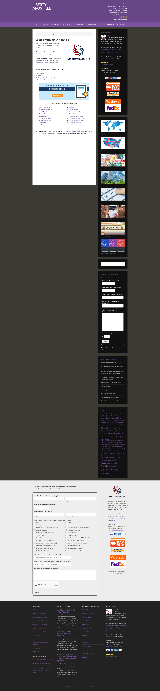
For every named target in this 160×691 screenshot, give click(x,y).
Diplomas (42, 124)
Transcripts (42, 122)
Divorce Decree (44, 114)
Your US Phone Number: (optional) (44, 504)
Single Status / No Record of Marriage (47, 527)
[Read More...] (60, 651)
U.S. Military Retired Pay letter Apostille (111, 362)
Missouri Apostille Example (108, 390)
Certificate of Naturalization (44, 548)
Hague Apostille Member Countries (110, 134)
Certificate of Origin (75, 122)
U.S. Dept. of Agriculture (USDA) (45, 540)
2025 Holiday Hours (106, 386)
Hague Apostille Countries (39, 628)
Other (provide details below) (76, 550)
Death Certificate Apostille (114, 428)
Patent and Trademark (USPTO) (45, 545)
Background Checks (45, 118)
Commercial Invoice (75, 124)
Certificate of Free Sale (76, 120)
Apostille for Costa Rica (113, 413)
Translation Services (106, 202)
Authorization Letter (75, 111)
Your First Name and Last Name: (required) (47, 496)
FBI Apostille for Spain (111, 436)
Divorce (70, 525)
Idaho (42, 62)
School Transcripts (41, 535)
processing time (105, 58)
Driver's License (72, 532)
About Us (35, 610)
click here (106, 349)
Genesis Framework (84, 686)
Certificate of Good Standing (78, 118)
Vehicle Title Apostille (113, 466)
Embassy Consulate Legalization (109, 168)
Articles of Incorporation (76, 116)
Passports (72, 107)
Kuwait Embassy (116, 442)
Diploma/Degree (72, 535)
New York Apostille (110, 446)
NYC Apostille (105, 448)
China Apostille (111, 425)
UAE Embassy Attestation (116, 457)
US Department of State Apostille (109, 463)
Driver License (73, 109)
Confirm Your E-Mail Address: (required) (111, 302)
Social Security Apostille (115, 453)
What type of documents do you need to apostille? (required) (53, 520)
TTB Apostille (120, 455)
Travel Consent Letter (76, 114)
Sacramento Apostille (116, 451)
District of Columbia (78, 131)
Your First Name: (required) (111, 280)
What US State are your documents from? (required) (50, 554)
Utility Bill (84, 650)
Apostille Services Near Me (39, 613)
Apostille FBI (104, 413)
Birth (37, 522)
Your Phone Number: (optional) (111, 287)
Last (67, 501)
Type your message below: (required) (110, 310)
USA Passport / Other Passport (45, 532)
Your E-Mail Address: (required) (112, 294)
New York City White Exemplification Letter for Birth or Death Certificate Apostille (42, 670)
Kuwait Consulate (106, 442)
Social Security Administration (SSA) (46, 543)
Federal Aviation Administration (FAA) (78, 543)
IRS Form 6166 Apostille (119, 440)
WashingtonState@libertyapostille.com (47, 77)
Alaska (38, 62)
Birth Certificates (44, 107)
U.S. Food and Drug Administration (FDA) (79, 538)
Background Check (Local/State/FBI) (78, 527)
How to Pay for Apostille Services (41, 631)
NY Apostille (119, 446)
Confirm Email (69, 516)
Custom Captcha (108, 334)
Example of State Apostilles (39, 624)
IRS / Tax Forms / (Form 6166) (76, 540)
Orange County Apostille (114, 448)
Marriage (39, 525)
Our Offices (104, 185)
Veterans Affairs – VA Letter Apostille (111, 382)
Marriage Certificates (45, 109)
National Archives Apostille (113, 444)
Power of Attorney (45, 120)
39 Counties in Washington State (46, 54)
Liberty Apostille (41, 6)
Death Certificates (45, 111)
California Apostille (113, 418)
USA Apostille (104, 151)
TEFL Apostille (107, 455)
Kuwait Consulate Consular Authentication (112, 401)
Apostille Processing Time (120, 14)
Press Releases (36, 639)
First (35, 501)
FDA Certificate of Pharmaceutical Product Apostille (66, 633)
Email (35, 516)
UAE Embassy (106, 457)
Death (69, 522)
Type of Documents (106, 236)
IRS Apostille (111, 440)
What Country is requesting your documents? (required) (52, 561)
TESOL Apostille (114, 455)
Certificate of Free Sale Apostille (111, 420)
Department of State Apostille (109, 431)
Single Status (43, 116)
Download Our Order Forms (108, 253)
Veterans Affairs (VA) (74, 545)
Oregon (46, 62)
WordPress (93, 686)
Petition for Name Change (75, 548)
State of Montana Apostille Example (110, 397)
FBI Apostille (113, 433)
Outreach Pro (73, 686)
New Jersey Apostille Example (108, 393)
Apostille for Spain (110, 415)
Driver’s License (86, 646)
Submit (105, 341)
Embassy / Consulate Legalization (41, 620)
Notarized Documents (74, 530)
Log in (98, 686)
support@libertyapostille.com (119, 12)
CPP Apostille (117, 425)
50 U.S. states (67, 131)
